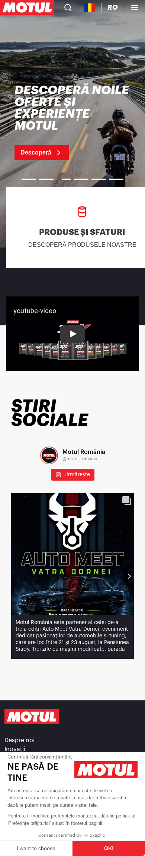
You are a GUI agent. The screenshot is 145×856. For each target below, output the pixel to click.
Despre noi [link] (19, 740)
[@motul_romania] (49, 455)
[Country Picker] (90, 7)
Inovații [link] (14, 749)
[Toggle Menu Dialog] (134, 7)
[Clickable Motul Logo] (27, 7)
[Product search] (68, 7)
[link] (72, 122)
